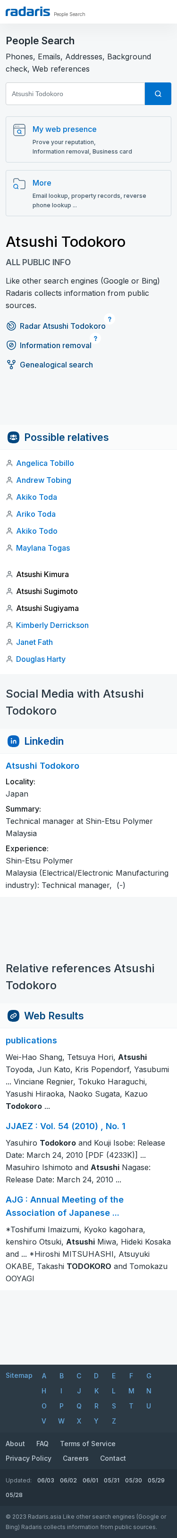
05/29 (156, 1480)
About (15, 1444)
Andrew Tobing (43, 480)
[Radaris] (28, 11)
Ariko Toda (36, 514)
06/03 (45, 1480)
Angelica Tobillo (45, 463)
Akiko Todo (37, 531)
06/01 (90, 1480)
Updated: (19, 1480)
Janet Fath (34, 642)
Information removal (56, 345)
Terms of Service (88, 1444)
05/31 (111, 1480)
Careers (76, 1458)
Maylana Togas (43, 548)
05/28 (14, 1494)
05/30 (133, 1480)
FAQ (42, 1444)
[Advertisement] (88, 403)
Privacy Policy (28, 1458)
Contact (113, 1458)
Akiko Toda (36, 497)
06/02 (68, 1480)
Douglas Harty (41, 659)
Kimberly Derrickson (52, 625)
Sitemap (19, 1375)
